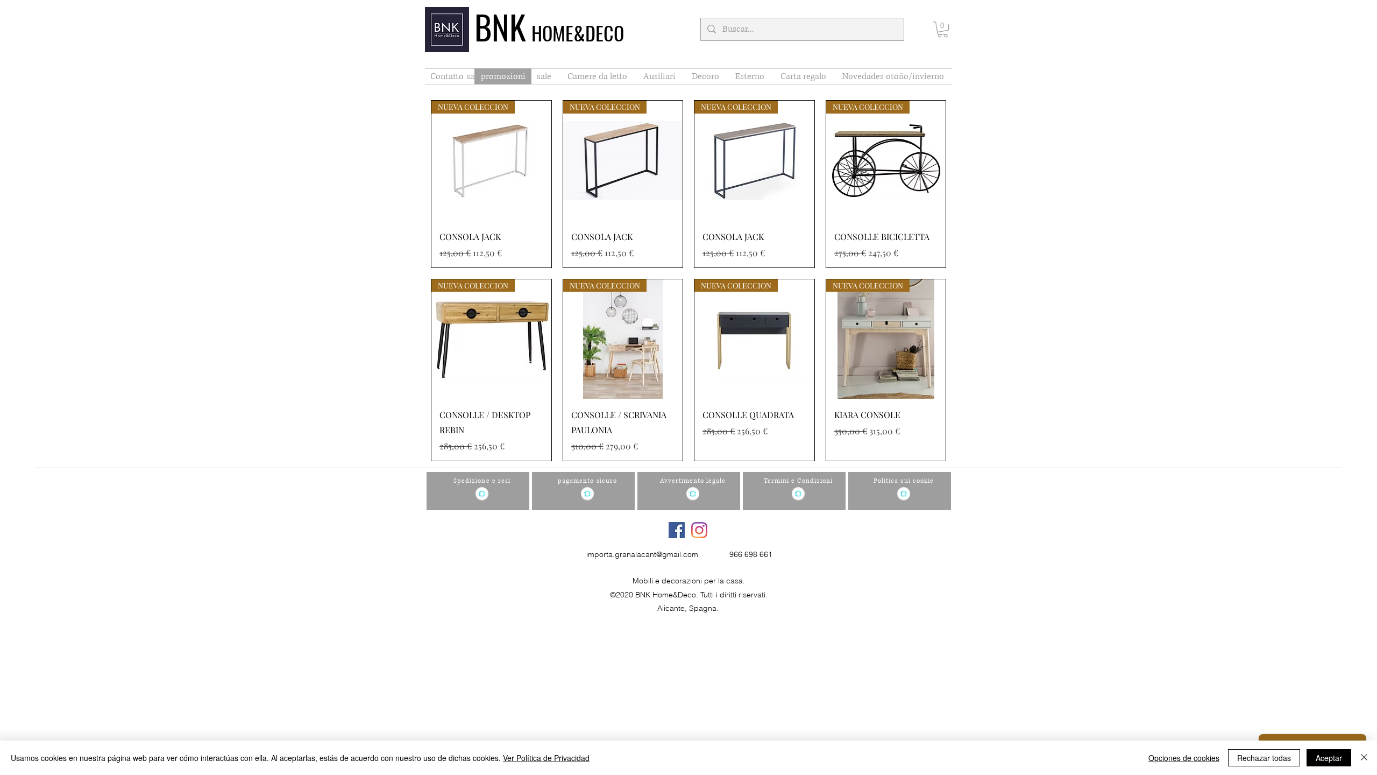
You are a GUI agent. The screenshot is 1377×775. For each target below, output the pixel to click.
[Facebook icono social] (677, 530)
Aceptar (1329, 757)
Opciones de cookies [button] (1183, 757)
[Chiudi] (1364, 757)
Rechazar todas (1264, 757)
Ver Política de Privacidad (546, 757)
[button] (942, 29)
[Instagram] (699, 530)
